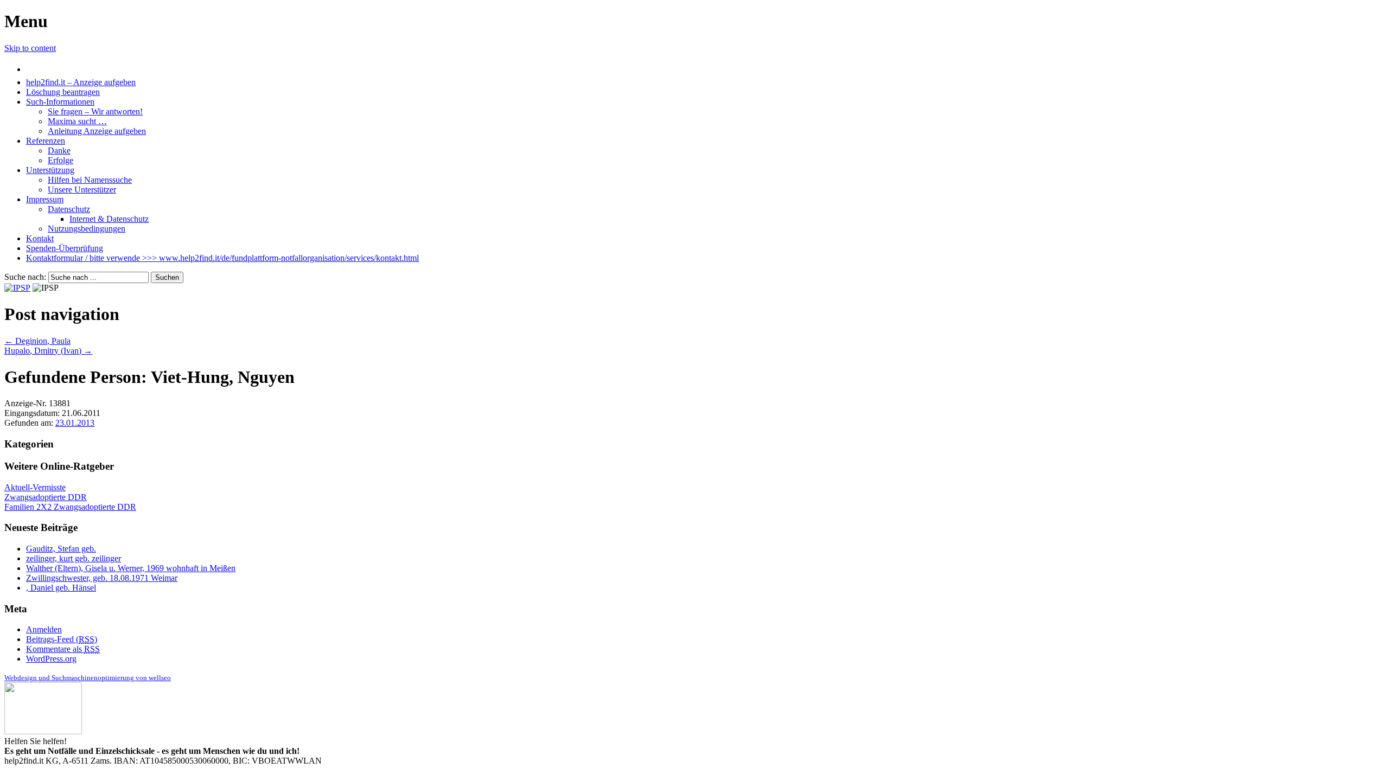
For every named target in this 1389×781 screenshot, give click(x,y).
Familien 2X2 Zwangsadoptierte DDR (70, 506)
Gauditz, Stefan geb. (61, 548)
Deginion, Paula (37, 340)
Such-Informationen (60, 101)
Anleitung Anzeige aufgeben (97, 131)
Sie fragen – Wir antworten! (95, 111)
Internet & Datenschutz (109, 218)
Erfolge (60, 160)
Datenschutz (69, 209)
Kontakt (40, 238)
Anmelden (44, 629)
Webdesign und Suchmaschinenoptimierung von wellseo (87, 678)
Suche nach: (25, 276)
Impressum (44, 199)
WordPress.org (51, 658)
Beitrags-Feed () (61, 639)
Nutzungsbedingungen (86, 228)
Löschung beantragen (63, 92)
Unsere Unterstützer (82, 189)
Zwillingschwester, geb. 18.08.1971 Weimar (101, 577)
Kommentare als (63, 649)
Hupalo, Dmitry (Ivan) (48, 350)
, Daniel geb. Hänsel (61, 587)
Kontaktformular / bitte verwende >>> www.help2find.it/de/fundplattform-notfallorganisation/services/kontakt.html (222, 258)
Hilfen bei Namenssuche (90, 179)
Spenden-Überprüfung (64, 248)
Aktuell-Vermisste (35, 487)
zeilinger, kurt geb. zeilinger (73, 558)
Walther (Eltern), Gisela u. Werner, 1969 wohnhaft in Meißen (130, 568)
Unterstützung (50, 170)
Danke (59, 150)
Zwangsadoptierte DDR (45, 497)
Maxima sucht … (77, 121)
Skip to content (30, 48)
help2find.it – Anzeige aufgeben (81, 82)
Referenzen (45, 140)
